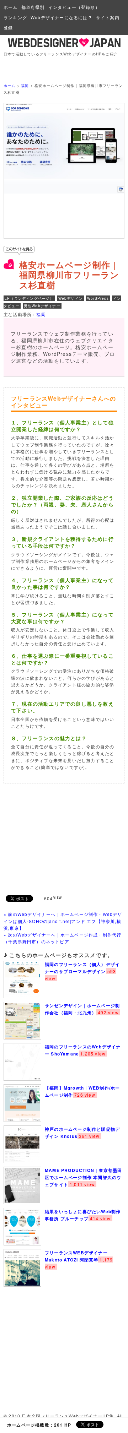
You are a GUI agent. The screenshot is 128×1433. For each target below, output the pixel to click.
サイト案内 (107, 17)
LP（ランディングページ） (29, 298)
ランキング (15, 17)
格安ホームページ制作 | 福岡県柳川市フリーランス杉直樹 (69, 275)
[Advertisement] (64, 835)
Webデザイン (70, 298)
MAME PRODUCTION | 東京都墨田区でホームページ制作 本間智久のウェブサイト (83, 1177)
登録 (8, 28)
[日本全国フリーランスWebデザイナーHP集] (64, 45)
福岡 (25, 85)
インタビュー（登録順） (74, 7)
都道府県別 (33, 7)
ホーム (11, 7)
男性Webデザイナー (42, 305)
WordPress (98, 298)
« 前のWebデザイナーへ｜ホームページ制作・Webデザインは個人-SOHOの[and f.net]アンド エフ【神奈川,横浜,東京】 (63, 920)
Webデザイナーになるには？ (61, 17)
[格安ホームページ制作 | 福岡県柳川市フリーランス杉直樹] (64, 192)
